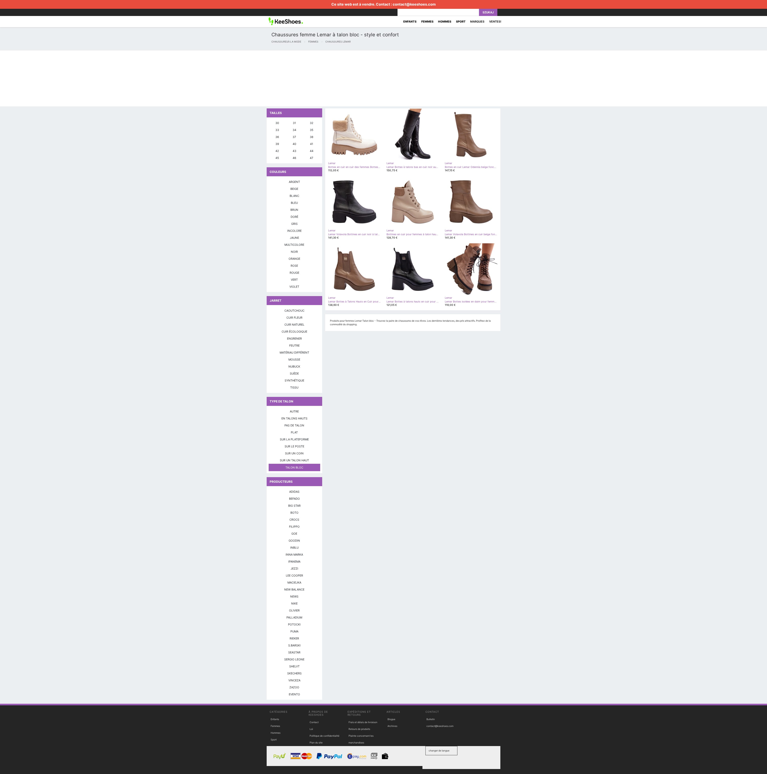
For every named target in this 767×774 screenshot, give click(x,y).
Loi (311, 728)
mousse (294, 359)
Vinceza (294, 680)
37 (294, 137)
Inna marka (294, 554)
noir (294, 251)
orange (294, 258)
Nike (294, 603)
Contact (314, 722)
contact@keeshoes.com (414, 4)
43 (294, 151)
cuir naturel (294, 324)
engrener (294, 338)
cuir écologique (294, 331)
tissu (294, 387)
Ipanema (294, 561)
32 (311, 123)
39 (277, 144)
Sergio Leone (294, 659)
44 (311, 151)
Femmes (275, 725)
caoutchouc (294, 310)
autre (294, 411)
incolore (294, 230)
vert (294, 279)
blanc (294, 195)
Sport (274, 739)
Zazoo (294, 687)
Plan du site (316, 742)
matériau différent (294, 352)
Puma (294, 631)
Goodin (294, 540)
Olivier (294, 610)
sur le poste (294, 446)
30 (277, 123)
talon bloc (294, 467)
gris (294, 223)
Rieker (294, 638)
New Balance (294, 589)
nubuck (294, 366)
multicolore (294, 244)
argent (294, 181)
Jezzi (294, 568)
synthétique (294, 380)
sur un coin (294, 453)
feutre (294, 345)
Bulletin (430, 719)
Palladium (294, 617)
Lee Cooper (294, 575)
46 (294, 158)
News (294, 596)
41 (311, 144)
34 (294, 130)
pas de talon (294, 425)
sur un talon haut (294, 460)
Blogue (391, 719)
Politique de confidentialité (324, 735)
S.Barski (294, 645)
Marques (477, 21)
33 (277, 130)
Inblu (294, 547)
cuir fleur (294, 317)
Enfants (275, 719)
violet (294, 286)
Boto (294, 512)
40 (294, 144)
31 (294, 123)
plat (294, 432)
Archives (392, 725)
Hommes (275, 732)
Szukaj (488, 12)
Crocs (294, 519)
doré (294, 216)
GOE (294, 533)
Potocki (294, 624)
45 (277, 158)
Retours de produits (359, 728)
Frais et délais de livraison (363, 722)
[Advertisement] (120, 78)
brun (294, 209)
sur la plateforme (294, 439)
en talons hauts (294, 418)
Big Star (294, 505)
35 (311, 130)
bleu (294, 202)
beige (294, 188)
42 (277, 151)
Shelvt (294, 666)
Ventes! (495, 21)
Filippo (294, 526)
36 (277, 137)
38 (311, 137)
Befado (294, 498)
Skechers (294, 673)
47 (311, 158)
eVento (294, 694)
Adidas (294, 491)
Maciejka (294, 582)
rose (294, 265)
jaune (294, 237)
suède (294, 373)
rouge (294, 272)
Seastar (294, 652)
